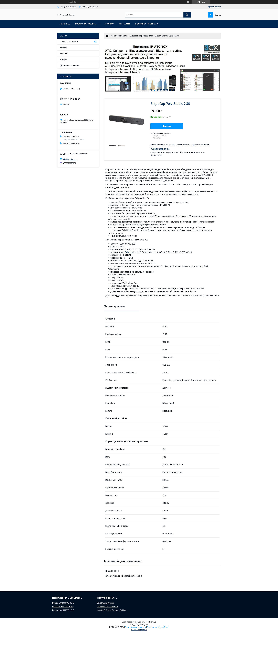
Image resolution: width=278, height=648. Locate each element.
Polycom (129, 252)
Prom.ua (152, 622)
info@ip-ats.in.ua (70, 159)
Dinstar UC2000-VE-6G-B (63, 603)
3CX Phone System (105, 603)
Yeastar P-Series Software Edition (111, 610)
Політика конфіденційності (158, 627)
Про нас (109, 24)
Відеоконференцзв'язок (141, 36)
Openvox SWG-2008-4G (62, 606)
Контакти (124, 24)
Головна (65, 24)
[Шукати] (187, 15)
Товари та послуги (85, 24)
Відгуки (63, 59)
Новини (63, 47)
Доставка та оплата (146, 24)
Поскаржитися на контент (135, 627)
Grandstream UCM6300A (107, 606)
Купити (166, 126)
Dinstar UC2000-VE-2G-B (63, 610)
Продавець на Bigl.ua (139, 625)
